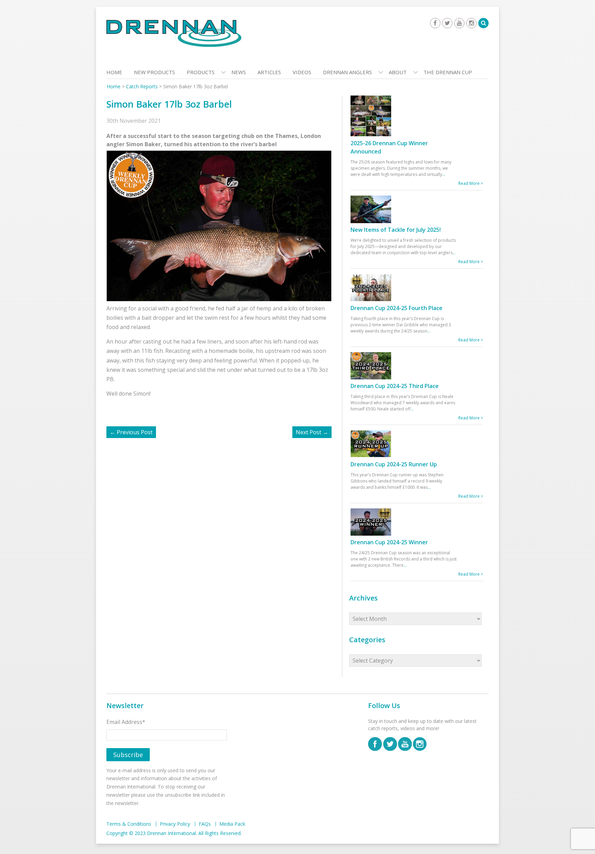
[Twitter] (447, 23)
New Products (154, 72)
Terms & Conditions (128, 824)
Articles (269, 72)
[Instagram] (471, 23)
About (398, 72)
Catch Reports (142, 86)
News (238, 72)
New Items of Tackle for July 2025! (396, 230)
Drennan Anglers (347, 72)
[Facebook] (435, 23)
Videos (302, 72)
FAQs (205, 824)
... (443, 174)
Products (201, 72)
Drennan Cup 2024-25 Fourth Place (396, 308)
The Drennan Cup (448, 72)
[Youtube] (459, 23)
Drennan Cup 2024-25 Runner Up (394, 464)
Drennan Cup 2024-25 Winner (389, 542)
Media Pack (232, 824)
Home (114, 72)
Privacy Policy (175, 824)
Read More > (470, 183)
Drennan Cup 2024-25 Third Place (395, 386)
